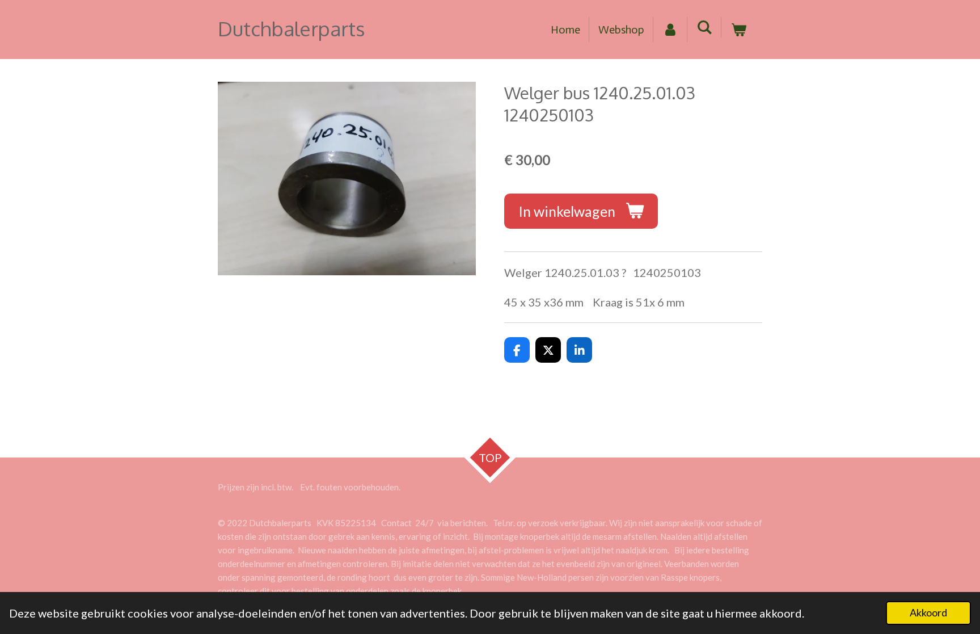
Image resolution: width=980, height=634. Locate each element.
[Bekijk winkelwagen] (738, 29)
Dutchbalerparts (291, 28)
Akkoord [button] (928, 612)
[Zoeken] (704, 27)
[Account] (670, 29)
